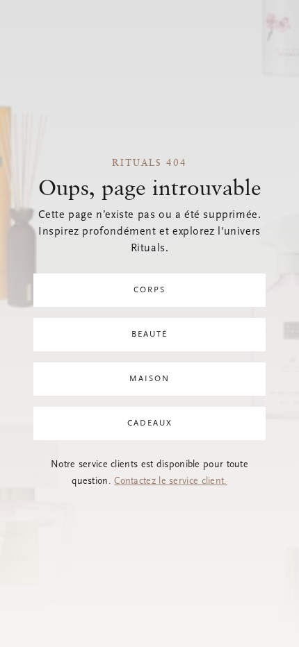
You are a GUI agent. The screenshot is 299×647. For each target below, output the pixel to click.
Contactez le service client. (170, 482)
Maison (149, 379)
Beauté (149, 334)
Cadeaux (149, 423)
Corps (149, 290)
